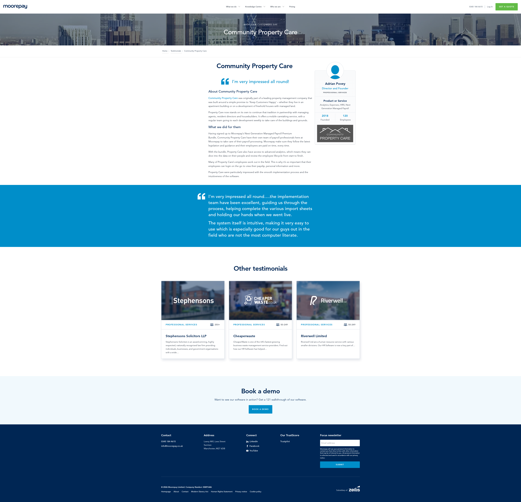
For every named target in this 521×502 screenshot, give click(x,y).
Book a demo (260, 409)
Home (164, 51)
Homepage (166, 491)
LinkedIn (254, 441)
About (176, 491)
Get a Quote (506, 6)
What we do (231, 6)
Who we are (275, 6)
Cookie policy (255, 491)
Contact (185, 491)
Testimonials (176, 51)
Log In (490, 6)
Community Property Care (223, 98)
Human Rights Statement (222, 491)
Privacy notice (241, 491)
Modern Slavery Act (199, 491)
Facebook (254, 446)
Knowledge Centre (253, 6)
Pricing (292, 6)
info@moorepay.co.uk (172, 446)
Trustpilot (285, 441)
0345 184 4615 (476, 6)
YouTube (254, 450)
